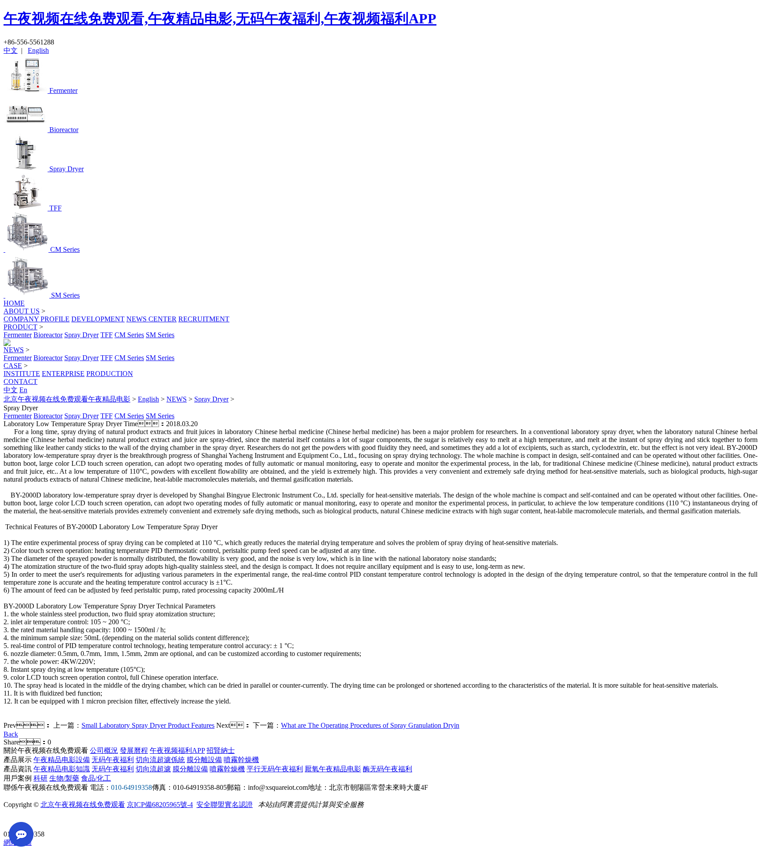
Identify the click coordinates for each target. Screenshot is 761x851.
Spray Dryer (81, 335)
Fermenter (18, 335)
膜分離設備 (204, 759)
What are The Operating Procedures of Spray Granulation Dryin (370, 725)
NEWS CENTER (151, 319)
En (23, 390)
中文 (11, 50)
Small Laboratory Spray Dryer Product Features (147, 725)
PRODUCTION (109, 373)
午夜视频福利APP (177, 750)
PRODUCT (20, 327)
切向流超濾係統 (160, 759)
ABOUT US (22, 311)
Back (11, 734)
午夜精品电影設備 (61, 759)
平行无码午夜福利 (275, 769)
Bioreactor (48, 335)
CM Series (129, 335)
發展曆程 (134, 750)
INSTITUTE (22, 373)
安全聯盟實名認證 (224, 804)
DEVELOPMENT (98, 319)
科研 (40, 778)
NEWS (14, 350)
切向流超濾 (153, 769)
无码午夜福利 (113, 759)
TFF (106, 335)
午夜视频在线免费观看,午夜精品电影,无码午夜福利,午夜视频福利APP (220, 18)
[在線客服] (13, 820)
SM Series (160, 335)
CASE (13, 365)
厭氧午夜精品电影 (333, 769)
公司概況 (104, 750)
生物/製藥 (64, 778)
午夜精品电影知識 (61, 769)
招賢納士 (221, 750)
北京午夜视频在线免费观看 (83, 804)
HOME (14, 303)
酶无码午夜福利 (387, 769)
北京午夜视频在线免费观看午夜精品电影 (67, 399)
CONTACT (20, 381)
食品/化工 (96, 778)
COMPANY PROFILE (37, 319)
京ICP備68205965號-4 (160, 804)
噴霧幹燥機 (241, 759)
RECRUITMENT (203, 319)
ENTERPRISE (63, 373)
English (38, 50)
